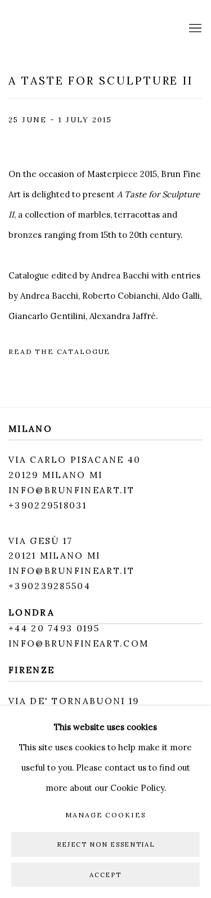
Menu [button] (194, 28)
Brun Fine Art (70, 28)
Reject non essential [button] (106, 844)
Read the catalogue (59, 351)
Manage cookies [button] (105, 815)
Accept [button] (105, 874)
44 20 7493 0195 (57, 628)
